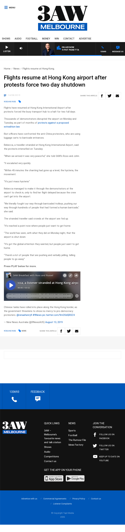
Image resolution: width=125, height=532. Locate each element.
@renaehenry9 (24, 315)
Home (7, 68)
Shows (6, 38)
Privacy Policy (78, 498)
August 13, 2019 (54, 322)
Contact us (50, 461)
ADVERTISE (85, 38)
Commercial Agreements (54, 498)
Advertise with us (29, 498)
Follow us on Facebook (106, 436)
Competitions (51, 456)
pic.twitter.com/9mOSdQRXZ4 (58, 315)
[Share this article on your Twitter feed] (109, 95)
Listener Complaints (62, 503)
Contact (69, 38)
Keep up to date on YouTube (109, 458)
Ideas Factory (75, 444)
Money (46, 38)
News (17, 68)
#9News (37, 315)
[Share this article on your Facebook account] (101, 95)
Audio (18, 38)
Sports (72, 430)
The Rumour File (77, 440)
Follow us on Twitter (106, 447)
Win (57, 38)
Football (32, 38)
